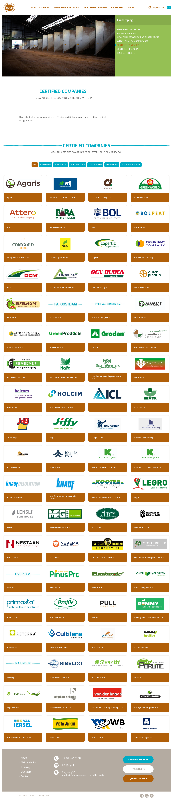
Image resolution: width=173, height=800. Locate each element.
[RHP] (9, 7)
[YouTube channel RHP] (147, 796)
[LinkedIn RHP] (142, 796)
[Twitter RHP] (152, 796)
